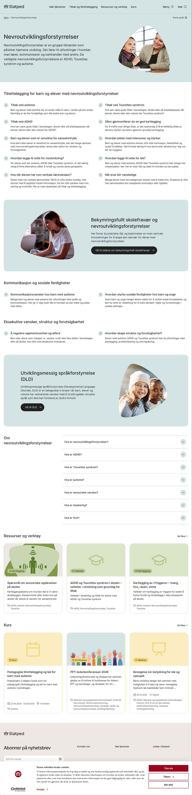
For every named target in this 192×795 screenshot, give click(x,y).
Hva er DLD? (72, 517)
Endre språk (178, 17)
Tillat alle (168, 768)
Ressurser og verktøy (114, 6)
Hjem (6, 17)
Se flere (181, 536)
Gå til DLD (31, 407)
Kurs (133, 6)
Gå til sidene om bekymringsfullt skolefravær (123, 250)
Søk (180, 6)
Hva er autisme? (74, 479)
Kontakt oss (83, 746)
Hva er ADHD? (73, 454)
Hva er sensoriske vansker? (81, 492)
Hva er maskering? (76, 505)
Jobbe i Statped (161, 746)
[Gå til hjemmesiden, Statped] (14, 7)
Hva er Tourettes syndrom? (81, 467)
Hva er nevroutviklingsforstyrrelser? (86, 441)
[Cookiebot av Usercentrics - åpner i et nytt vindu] (18, 789)
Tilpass (166, 776)
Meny (166, 6)
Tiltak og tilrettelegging (83, 6)
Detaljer (41, 789)
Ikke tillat (168, 785)
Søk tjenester (57, 6)
